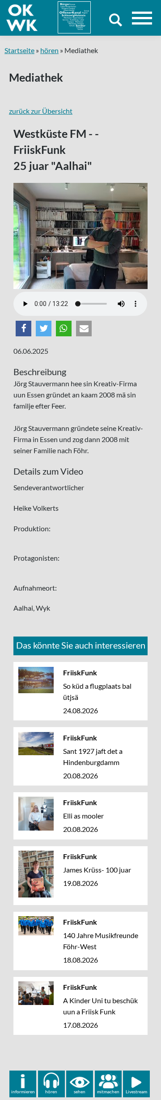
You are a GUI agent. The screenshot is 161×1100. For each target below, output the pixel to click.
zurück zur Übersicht (40, 111)
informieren (23, 1091)
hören (49, 50)
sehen (79, 1091)
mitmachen (108, 1091)
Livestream (136, 1091)
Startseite (19, 50)
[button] (23, 328)
